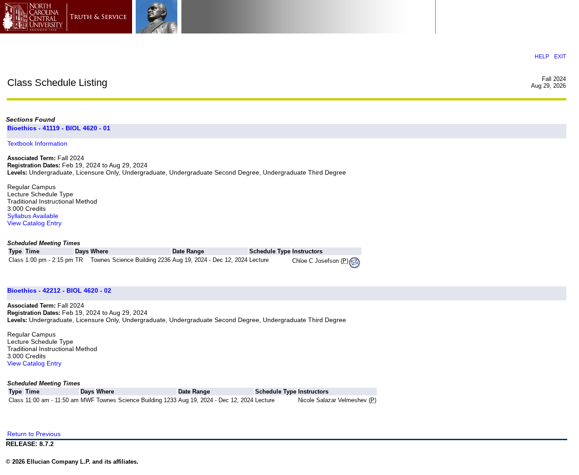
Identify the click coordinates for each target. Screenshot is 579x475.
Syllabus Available (32, 215)
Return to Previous (34, 433)
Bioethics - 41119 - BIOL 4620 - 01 (58, 128)
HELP (542, 56)
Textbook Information (37, 143)
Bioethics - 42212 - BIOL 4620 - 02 (59, 290)
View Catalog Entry (34, 223)
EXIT (560, 56)
